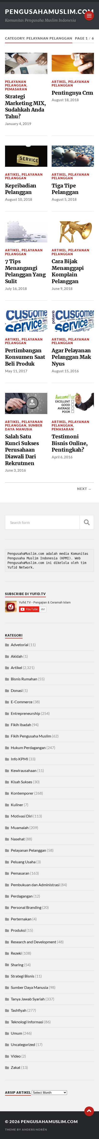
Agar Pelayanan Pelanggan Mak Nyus (71, 357)
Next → (84, 489)
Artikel (59, 82)
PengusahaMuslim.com (49, 11)
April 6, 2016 (62, 457)
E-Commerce (21, 701)
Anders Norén (34, 1129)
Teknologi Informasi (27, 1021)
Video (16, 1056)
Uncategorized (23, 1044)
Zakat (15, 1067)
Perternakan (21, 919)
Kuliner (17, 804)
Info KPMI (19, 759)
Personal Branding (26, 907)
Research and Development (33, 941)
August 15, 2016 (65, 371)
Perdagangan (22, 896)
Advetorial (19, 644)
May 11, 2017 (16, 371)
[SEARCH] (87, 522)
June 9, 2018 (62, 288)
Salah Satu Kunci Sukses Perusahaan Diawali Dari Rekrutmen (22, 450)
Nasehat (18, 839)
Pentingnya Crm (72, 93)
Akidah (17, 656)
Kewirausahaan (24, 770)
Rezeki (16, 953)
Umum (16, 1033)
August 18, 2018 (65, 100)
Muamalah (20, 827)
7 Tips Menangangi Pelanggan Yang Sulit (25, 271)
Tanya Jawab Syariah (28, 999)
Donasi (17, 690)
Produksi (18, 930)
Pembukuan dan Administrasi (35, 884)
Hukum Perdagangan (28, 747)
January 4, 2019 (18, 123)
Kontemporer (22, 793)
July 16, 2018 (16, 288)
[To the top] (89, 1111)
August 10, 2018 (18, 199)
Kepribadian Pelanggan (21, 189)
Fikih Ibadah (21, 724)
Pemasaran (16, 89)
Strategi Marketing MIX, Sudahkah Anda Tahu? (25, 106)
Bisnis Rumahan (24, 679)
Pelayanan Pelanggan (15, 83)
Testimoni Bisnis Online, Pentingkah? (70, 443)
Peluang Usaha (23, 861)
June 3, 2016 (15, 470)
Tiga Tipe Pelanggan (65, 189)
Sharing (17, 964)
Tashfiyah (18, 1010)
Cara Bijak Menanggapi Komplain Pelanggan (68, 271)
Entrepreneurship (25, 713)
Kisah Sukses (21, 781)
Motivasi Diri (21, 816)
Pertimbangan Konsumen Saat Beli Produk (25, 357)
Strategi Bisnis (22, 976)
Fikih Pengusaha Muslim (31, 736)
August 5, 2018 (64, 199)
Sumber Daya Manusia (24, 427)
